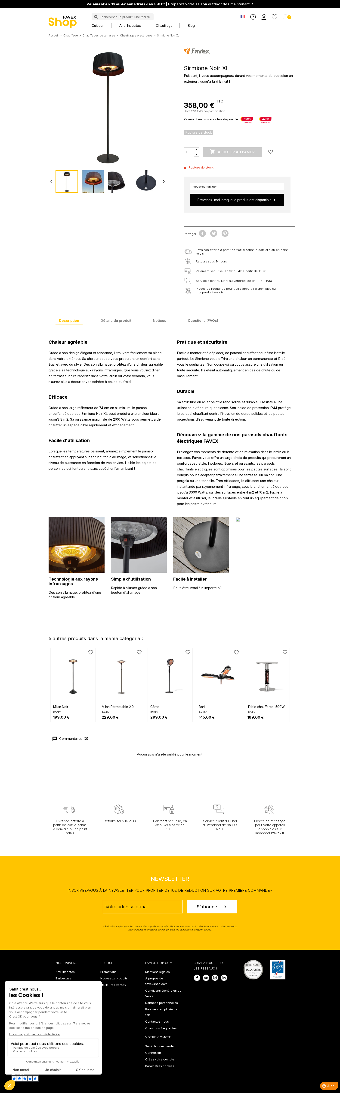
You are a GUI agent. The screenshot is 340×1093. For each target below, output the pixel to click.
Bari (202, 707)
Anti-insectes (130, 25)
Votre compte (158, 1037)
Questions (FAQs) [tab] (203, 320)
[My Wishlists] (274, 16)
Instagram (215, 978)
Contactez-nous (157, 1021)
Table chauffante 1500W (266, 707)
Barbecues (63, 978)
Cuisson (98, 25)
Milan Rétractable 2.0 (118, 707)
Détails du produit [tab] (116, 320)
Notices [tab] (159, 320)
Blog (191, 25)
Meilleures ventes (113, 985)
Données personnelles (161, 1003)
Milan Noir (60, 707)
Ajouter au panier (232, 151)
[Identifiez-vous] (264, 16)
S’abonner (212, 906)
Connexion (153, 1052)
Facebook (197, 978)
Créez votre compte (159, 1059)
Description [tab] (69, 320)
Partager (202, 233)
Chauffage (164, 25)
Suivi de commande (159, 1046)
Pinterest (225, 233)
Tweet (214, 233)
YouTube (206, 978)
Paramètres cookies (159, 1066)
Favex (57, 712)
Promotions (108, 972)
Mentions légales (157, 972)
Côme (154, 707)
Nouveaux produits (114, 978)
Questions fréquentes (161, 1028)
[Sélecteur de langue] (243, 16)
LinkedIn (224, 978)
